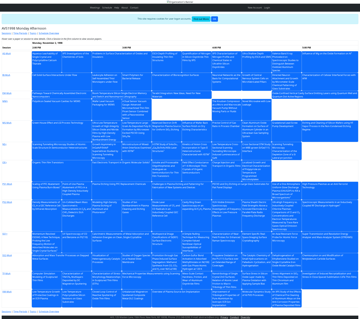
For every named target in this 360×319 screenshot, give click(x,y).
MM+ (5, 101)
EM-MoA (6, 93)
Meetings (95, 7)
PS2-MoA (7, 202)
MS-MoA (6, 122)
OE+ (4, 162)
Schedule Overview (49, 33)
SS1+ (4, 233)
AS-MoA (6, 53)
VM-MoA (7, 291)
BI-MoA (6, 75)
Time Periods (20, 33)
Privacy (224, 317)
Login (267, 7)
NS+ (4, 144)
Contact (134, 7)
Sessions (6, 33)
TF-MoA (6, 273)
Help (116, 7)
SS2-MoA (7, 255)
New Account (255, 7)
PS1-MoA (7, 184)
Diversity (245, 317)
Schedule (107, 7)
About (124, 7)
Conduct (234, 317)
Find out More (201, 19)
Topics (33, 33)
